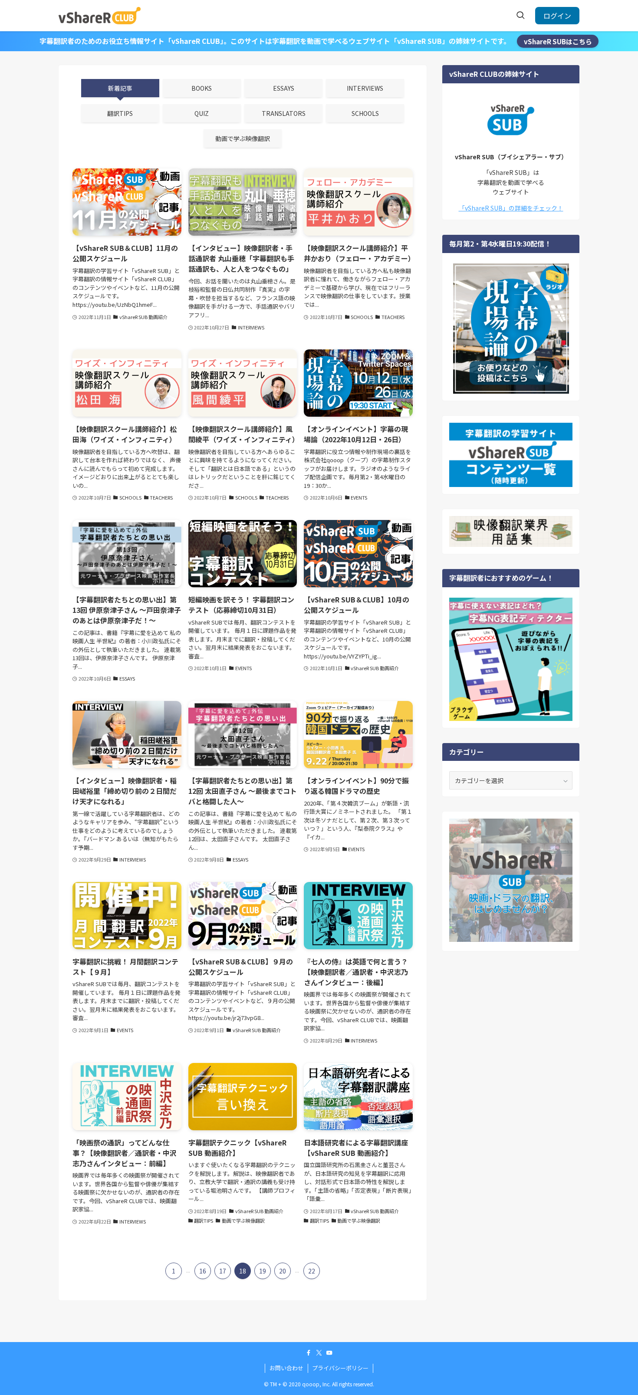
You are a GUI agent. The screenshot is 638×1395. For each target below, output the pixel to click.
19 (262, 1271)
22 (311, 1271)
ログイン (557, 15)
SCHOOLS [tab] (365, 113)
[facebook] (308, 1353)
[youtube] (329, 1353)
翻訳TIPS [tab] (120, 113)
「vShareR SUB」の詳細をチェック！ (511, 208)
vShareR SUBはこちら (558, 41)
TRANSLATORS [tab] (284, 113)
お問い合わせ (286, 1368)
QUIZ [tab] (201, 113)
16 (202, 1271)
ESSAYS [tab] (283, 88)
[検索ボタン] (520, 15)
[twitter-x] (319, 1353)
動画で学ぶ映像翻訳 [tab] (242, 138)
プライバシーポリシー (340, 1368)
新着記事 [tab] (120, 88)
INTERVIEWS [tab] (365, 88)
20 (282, 1271)
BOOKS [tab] (201, 88)
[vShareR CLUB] (100, 15)
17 (222, 1271)
